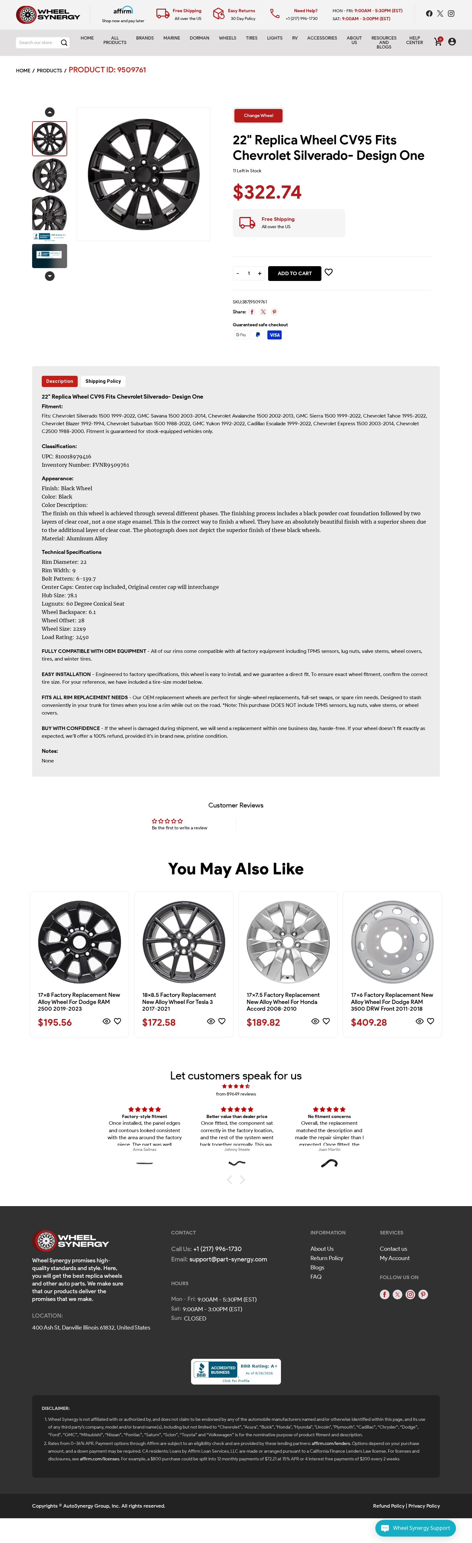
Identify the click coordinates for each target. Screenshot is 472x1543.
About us (354, 40)
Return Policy (326, 1258)
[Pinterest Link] (423, 1294)
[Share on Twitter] (263, 312)
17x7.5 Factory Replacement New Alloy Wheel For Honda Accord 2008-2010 (283, 1001)
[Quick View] (107, 1022)
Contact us (393, 1248)
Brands (145, 38)
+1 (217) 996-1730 (302, 18)
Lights (275, 38)
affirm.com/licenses (99, 1459)
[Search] (64, 43)
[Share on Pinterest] (274, 312)
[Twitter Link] (440, 14)
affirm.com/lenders (331, 1443)
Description (59, 381)
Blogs (317, 1267)
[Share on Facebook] (252, 312)
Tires (252, 38)
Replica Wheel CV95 (78, 396)
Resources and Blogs (384, 42)
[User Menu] (452, 43)
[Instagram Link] (451, 14)
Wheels (227, 38)
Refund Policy (389, 1506)
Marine (171, 38)
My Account (395, 1258)
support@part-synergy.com (228, 1259)
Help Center (414, 40)
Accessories (322, 38)
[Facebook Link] (429, 14)
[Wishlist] (117, 1022)
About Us (322, 1248)
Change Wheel (258, 115)
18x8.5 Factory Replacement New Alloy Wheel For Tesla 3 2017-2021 (179, 1001)
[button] (231, 1179)
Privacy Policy (424, 1506)
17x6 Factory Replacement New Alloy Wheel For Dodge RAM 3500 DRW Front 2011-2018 (392, 1001)
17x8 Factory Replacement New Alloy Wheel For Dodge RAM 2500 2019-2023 (79, 1001)
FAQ (316, 1276)
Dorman (199, 38)
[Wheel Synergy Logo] (70, 1243)
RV (295, 38)
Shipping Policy (103, 381)
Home (87, 38)
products (49, 71)
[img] (236, 1086)
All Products (115, 40)
